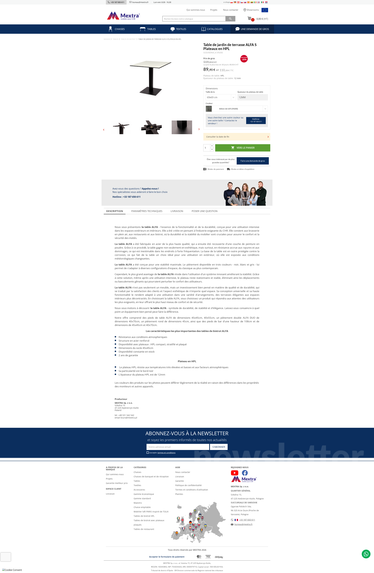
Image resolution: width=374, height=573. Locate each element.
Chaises (120, 29)
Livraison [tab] (177, 211)
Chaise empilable (142, 507)
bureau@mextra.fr (140, 2)
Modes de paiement (216, 169)
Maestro (138, 502)
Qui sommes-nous (195, 9)
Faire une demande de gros (253, 161)
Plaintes (179, 494)
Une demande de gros (255, 29)
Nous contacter (230, 9)
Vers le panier (242, 147)
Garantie (179, 480)
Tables (151, 29)
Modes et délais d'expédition (242, 169)
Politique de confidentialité (188, 485)
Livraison (110, 493)
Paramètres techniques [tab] (146, 211)
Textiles (181, 29)
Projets (213, 9)
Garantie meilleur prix (117, 483)
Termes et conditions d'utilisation (191, 489)
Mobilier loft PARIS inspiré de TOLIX (151, 511)
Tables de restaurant (144, 529)
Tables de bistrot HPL (144, 516)
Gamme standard (142, 498)
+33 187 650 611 (132, 196)
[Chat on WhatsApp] (366, 554)
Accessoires (139, 489)
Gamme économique (144, 494)
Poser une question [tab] (205, 211)
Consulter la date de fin (217, 136)
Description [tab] (114, 211)
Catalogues (215, 29)
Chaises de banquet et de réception (151, 476)
